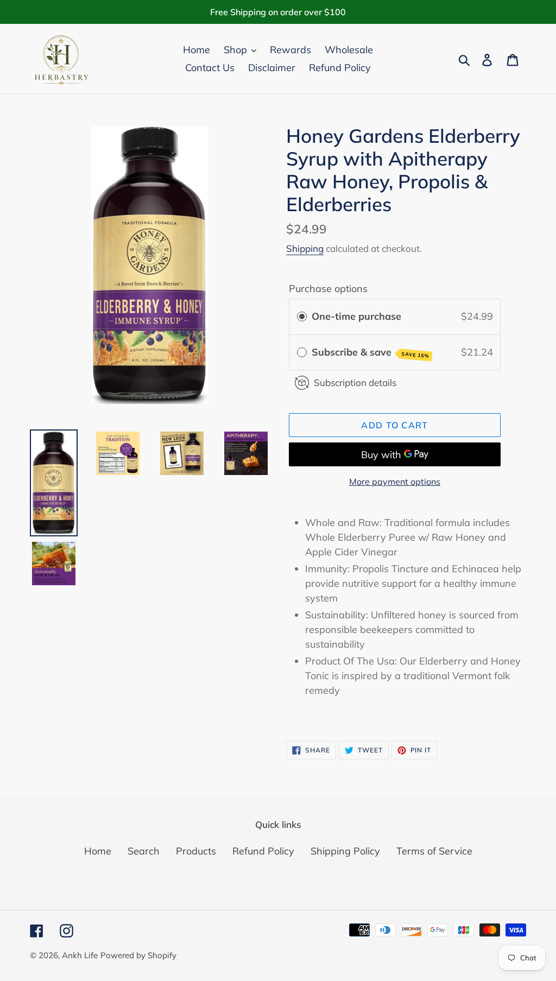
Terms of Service (434, 851)
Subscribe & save (371, 352)
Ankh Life (80, 955)
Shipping (305, 248)
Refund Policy (263, 851)
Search (144, 851)
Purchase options (328, 288)
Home (97, 851)
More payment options (394, 481)
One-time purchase (356, 316)
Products (196, 851)
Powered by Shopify (138, 955)
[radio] (302, 317)
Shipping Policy (345, 851)
